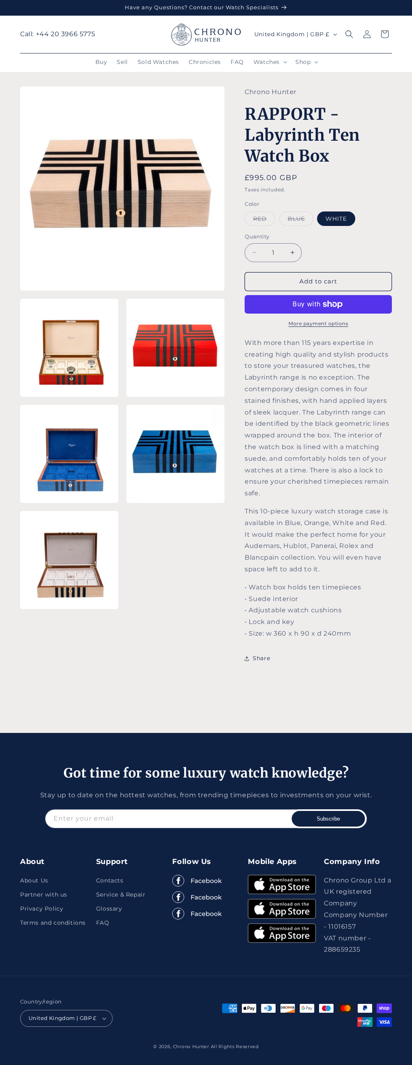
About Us (34, 880)
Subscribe (328, 819)
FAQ (102, 922)
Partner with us (43, 894)
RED (264, 220)
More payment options (318, 323)
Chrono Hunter (192, 1046)
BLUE (300, 220)
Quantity (257, 236)
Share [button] (261, 658)
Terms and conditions (53, 922)
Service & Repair (121, 894)
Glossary (109, 908)
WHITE (336, 218)
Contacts (110, 880)
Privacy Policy (41, 908)
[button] (269, 61)
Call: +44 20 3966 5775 (57, 34)
